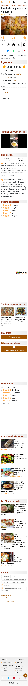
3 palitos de (9, 80)
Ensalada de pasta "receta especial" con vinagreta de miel (6, 321)
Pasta (14, 576)
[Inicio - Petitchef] (2, 5)
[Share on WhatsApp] (13, 51)
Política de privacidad (18, 663)
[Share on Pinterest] (24, 51)
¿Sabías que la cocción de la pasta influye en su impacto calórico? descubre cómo (14, 487)
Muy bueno (15, 208)
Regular (14, 216)
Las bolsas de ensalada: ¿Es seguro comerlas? (19, 472)
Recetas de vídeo (7, 662)
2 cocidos (9, 77)
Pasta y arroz (10, 601)
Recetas (4, 659)
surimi (14, 80)
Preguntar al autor (15, 337)
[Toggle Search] (21, 2)
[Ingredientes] (2, 343)
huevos (6, 77)
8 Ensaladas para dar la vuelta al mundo (20, 456)
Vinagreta (7, 585)
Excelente (15, 205)
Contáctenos (20, 659)
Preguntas (5, 668)
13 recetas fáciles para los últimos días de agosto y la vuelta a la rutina (13, 524)
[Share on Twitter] (19, 51)
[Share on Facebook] (2, 51)
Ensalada (6, 576)
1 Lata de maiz (8, 71)
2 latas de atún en (12, 74)
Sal (4, 96)
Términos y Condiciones (19, 667)
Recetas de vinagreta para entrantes (11, 589)
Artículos (4, 670)
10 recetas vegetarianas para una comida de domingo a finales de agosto (12, 558)
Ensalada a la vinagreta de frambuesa (20, 320)
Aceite (5, 89)
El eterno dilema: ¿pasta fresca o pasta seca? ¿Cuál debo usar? (19, 443)
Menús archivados (7, 665)
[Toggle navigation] (25, 2)
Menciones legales (18, 671)
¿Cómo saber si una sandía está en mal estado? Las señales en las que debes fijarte (13, 510)
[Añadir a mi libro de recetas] (24, 44)
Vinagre (5, 92)
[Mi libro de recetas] (14, 2)
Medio (13, 213)
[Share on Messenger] (8, 51)
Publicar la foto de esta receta (14, 350)
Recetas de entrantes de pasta (14, 582)
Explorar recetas (7, 595)
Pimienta (6, 99)
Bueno (13, 210)
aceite (18, 74)
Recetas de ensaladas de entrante (15, 579)
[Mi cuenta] (17, 2)
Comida (8, 598)
